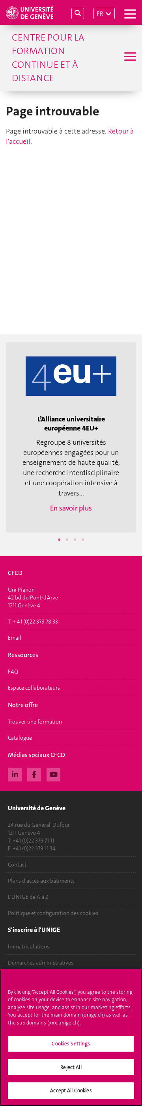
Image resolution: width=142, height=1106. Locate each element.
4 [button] (83, 540)
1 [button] (59, 540)
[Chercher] (77, 13)
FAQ (13, 671)
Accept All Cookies (71, 1090)
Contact (17, 864)
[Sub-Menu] (129, 57)
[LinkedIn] (15, 773)
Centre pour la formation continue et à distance (48, 57)
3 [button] (75, 540)
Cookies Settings (71, 1043)
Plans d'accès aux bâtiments (41, 880)
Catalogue (20, 737)
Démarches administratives (40, 962)
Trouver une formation (35, 721)
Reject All (70, 1067)
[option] (71, 437)
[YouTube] (53, 773)
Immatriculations (28, 946)
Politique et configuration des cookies (53, 913)
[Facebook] (34, 773)
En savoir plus (71, 508)
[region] (71, 1037)
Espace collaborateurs (34, 687)
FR (100, 13)
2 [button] (67, 540)
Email (14, 637)
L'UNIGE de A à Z (28, 896)
